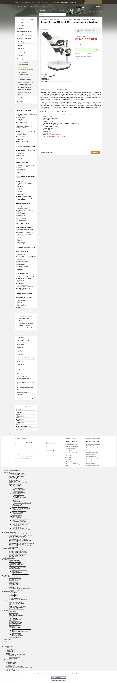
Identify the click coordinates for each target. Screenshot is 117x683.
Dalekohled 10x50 (16, 525)
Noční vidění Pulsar (14, 587)
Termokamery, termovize (24, 52)
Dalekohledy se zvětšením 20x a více (21, 531)
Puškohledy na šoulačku (15, 562)
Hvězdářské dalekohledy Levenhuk (18, 541)
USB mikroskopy (22, 72)
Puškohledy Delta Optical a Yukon (20, 574)
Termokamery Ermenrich (15, 598)
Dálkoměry (20, 55)
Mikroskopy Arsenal (16, 633)
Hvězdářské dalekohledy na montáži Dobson (20, 540)
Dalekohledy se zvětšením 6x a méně (21, 519)
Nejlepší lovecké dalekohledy (16, 473)
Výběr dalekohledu (11, 662)
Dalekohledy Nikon (16, 501)
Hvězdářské (19, 416)
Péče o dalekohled (11, 663)
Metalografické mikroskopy (25, 82)
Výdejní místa (45, 2)
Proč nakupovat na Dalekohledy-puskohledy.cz (25, 369)
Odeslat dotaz (95, 152)
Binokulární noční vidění (15, 578)
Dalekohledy (20, 28)
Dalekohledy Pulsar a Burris (19, 511)
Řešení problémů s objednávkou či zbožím (24, 377)
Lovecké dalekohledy (71, 444)
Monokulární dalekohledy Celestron (18, 552)
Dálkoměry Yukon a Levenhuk (16, 603)
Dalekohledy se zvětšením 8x (19, 521)
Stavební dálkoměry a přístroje (16, 609)
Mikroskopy (45, 19)
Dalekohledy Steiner (17, 515)
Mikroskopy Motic (16, 630)
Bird (15, 500)
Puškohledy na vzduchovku (16, 564)
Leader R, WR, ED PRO (20, 497)
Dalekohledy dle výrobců (15, 484)
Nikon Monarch (18, 504)
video (24, 220)
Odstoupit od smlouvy (29, 6)
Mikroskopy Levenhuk (17, 635)
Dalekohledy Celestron (17, 513)
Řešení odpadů (90, 463)
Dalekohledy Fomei (16, 493)
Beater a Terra (17, 496)
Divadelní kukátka (13, 480)
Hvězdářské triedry (13, 547)
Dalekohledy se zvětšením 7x (19, 520)
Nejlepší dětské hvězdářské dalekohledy (19, 533)
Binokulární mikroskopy (24, 84)
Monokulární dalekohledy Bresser (17, 551)
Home (16, 2)
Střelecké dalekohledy (14, 556)
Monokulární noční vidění (15, 579)
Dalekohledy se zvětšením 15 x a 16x (21, 529)
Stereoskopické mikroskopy (55, 19)
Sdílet (76, 58)
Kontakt (53, 2)
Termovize (20, 361)
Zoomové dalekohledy (17, 517)
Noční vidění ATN (13, 586)
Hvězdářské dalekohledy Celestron (17, 544)
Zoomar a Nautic (18, 491)
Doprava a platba (36, 2)
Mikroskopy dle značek (24, 89)
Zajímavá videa (10, 661)
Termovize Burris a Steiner (15, 596)
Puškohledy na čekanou (15, 563)
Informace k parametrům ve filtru (25, 388)
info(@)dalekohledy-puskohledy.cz (57, 11)
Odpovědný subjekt (70, 438)
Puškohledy (20, 42)
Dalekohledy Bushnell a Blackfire (20, 507)
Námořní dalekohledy (14, 481)
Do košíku (91, 44)
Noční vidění (20, 48)
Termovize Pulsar (13, 594)
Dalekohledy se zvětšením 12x (19, 528)
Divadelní (18, 423)
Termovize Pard (13, 595)
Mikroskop (43, 92)
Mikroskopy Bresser (16, 627)
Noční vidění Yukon (14, 584)
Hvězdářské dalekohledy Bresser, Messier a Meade (21, 543)
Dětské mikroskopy (23, 62)
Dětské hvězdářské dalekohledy (17, 536)
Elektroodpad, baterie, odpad (26, 398)
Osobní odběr (90, 454)
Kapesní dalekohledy (14, 477)
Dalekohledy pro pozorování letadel (18, 483)
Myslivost (20, 373)
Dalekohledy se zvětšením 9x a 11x (20, 523)
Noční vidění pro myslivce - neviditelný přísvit (20, 588)
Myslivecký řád (10, 669)
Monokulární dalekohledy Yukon (17, 550)
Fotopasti (20, 101)
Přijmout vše (55, 677)
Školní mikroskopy (23, 64)
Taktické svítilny (22, 98)
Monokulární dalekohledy (24, 35)
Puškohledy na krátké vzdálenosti (17, 566)
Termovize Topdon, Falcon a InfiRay (18, 599)
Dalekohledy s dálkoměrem (16, 607)
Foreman (16, 499)
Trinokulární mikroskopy (25, 87)
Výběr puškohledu (10, 665)
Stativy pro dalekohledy (24, 38)
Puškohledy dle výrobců (15, 568)
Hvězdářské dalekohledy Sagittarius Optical (20, 545)
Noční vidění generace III (12, 670)
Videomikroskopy (23, 74)
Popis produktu (46, 89)
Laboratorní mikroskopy (24, 77)
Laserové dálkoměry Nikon (15, 602)
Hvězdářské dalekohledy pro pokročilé (18, 539)
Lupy (19, 94)
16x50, (19, 116)
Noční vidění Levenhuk (14, 583)
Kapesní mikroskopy (23, 67)
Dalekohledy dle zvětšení (15, 516)
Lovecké (18, 409)
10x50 (25, 114)
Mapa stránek (90, 461)
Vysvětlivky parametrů (92, 458)
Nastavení (63, 677)
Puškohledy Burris (16, 571)
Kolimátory (20, 45)
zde (65, 680)
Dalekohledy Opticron (17, 509)
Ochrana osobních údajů (47, 152)
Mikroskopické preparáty (25, 92)
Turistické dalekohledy (71, 446)
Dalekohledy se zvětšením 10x (19, 524)
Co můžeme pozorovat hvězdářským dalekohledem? (19, 667)
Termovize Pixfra (13, 592)
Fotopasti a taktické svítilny (25, 358)
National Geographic (19, 492)
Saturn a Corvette (18, 488)
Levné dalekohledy (13, 478)
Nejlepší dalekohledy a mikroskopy (24, 24)
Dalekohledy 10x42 (16, 527)
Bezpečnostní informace (93, 438)
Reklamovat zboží (40, 6)
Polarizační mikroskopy (24, 79)
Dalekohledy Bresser (17, 485)
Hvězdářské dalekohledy (24, 31)
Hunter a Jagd (17, 487)
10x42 (22, 116)
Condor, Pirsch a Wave (20, 489)
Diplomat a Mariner (19, 495)
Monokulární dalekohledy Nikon (17, 555)
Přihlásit (98, 6)
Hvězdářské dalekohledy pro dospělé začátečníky (21, 535)
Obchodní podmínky (25, 2)
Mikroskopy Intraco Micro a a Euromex (21, 629)
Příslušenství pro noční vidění (16, 590)
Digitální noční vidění (14, 580)
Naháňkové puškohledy (15, 560)
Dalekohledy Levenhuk (17, 512)
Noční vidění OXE (13, 582)
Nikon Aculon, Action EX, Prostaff (22, 503)
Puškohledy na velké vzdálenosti (17, 567)
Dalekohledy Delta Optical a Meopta (21, 508)
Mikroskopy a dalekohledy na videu (26, 383)
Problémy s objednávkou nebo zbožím (93, 445)
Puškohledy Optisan (17, 572)
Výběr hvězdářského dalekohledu (14, 666)
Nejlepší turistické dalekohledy (16, 476)
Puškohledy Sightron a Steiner (19, 570)
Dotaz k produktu (62, 89)
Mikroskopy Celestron (17, 634)
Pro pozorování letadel (21, 426)
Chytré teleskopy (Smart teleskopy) (17, 538)
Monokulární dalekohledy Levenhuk (18, 554)
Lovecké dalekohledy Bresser (19, 474)
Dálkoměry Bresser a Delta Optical (17, 606)
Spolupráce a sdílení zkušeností (23, 393)
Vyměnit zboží (18, 6)
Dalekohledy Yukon (16, 505)
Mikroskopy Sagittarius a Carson (20, 631)
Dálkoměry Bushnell (14, 605)
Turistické (18, 412)
